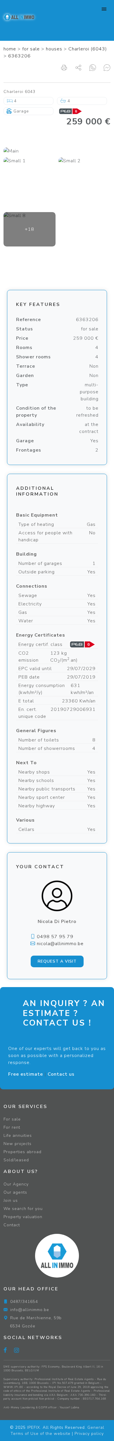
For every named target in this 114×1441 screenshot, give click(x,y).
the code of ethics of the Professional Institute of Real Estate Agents (56, 1389)
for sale (31, 49)
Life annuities (18, 1135)
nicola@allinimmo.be (59, 943)
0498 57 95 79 (54, 936)
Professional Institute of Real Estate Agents (64, 1379)
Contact (12, 1225)
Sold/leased (16, 1160)
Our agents (15, 1192)
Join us (11, 1200)
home (10, 49)
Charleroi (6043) (87, 49)
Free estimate (25, 1074)
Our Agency (16, 1184)
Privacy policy (89, 1433)
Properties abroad (23, 1152)
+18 (29, 229)
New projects (18, 1143)
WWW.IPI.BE (13, 1387)
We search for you (23, 1208)
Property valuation (23, 1217)
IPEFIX (33, 1427)
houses (54, 49)
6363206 (19, 56)
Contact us (61, 1074)
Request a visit (57, 961)
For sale (12, 1119)
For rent (12, 1127)
